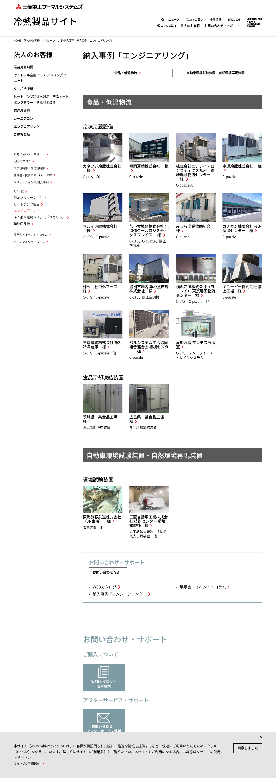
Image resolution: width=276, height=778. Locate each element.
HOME (18, 40)
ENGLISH (234, 19)
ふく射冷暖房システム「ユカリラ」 (39, 217)
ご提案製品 (22, 134)
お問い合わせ (103, 572)
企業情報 (215, 19)
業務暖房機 (22, 223)
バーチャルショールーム (29, 241)
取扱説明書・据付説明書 (29, 168)
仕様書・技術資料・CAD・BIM (33, 175)
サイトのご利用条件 (27, 763)
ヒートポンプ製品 (27, 204)
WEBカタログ (104, 587)
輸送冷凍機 (22, 110)
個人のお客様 (167, 25)
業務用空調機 (23, 67)
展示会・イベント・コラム (203, 587)
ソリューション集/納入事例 (58, 40)
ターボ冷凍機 (23, 88)
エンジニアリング (27, 126)
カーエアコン (23, 118)
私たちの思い (194, 19)
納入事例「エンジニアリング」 (119, 594)
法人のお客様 (190, 25)
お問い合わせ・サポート (222, 25)
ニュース (174, 19)
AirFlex (19, 191)
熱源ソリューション (28, 197)
